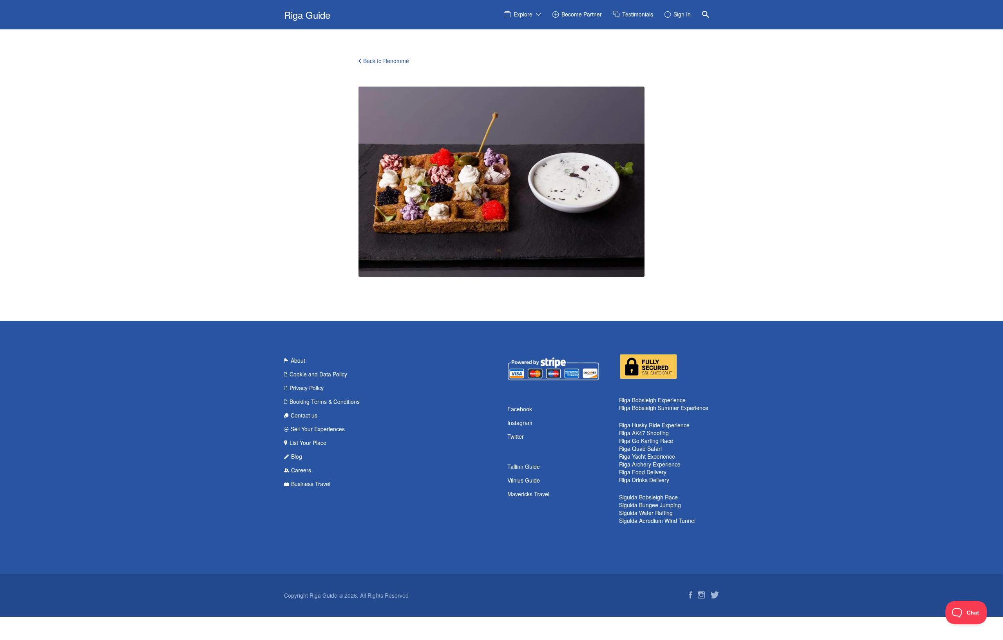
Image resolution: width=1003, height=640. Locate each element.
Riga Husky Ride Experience (654, 425)
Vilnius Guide (523, 480)
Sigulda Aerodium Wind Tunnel (657, 520)
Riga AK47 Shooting (644, 433)
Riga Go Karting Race (646, 441)
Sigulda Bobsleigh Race (648, 497)
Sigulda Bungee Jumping (650, 505)
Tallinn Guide (523, 466)
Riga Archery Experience (650, 464)
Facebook (519, 409)
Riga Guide (307, 15)
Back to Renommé (386, 61)
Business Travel (310, 484)
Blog (296, 456)
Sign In (682, 14)
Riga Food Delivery (642, 472)
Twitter (515, 436)
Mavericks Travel (528, 494)
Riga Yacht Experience (647, 456)
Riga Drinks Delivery (644, 480)
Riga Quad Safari (640, 448)
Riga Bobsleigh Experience (652, 400)
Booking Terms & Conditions (325, 401)
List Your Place (308, 443)
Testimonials (637, 14)
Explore (523, 14)
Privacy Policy (307, 388)
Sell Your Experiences (318, 429)
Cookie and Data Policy (318, 374)
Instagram (519, 423)
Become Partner (581, 14)
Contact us (304, 415)
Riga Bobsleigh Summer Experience (663, 408)
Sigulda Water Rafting (646, 513)
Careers (301, 470)
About (298, 360)
